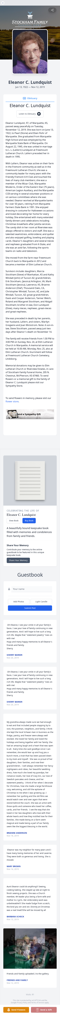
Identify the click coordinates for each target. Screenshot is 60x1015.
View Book (13, 520)
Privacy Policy (22, 1002)
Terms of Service (37, 1002)
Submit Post (30, 608)
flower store (12, 401)
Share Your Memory (18, 560)
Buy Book (29, 520)
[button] (30, 948)
